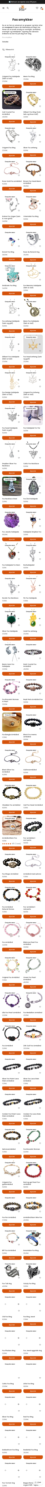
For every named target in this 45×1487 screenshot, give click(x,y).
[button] (37, 8)
